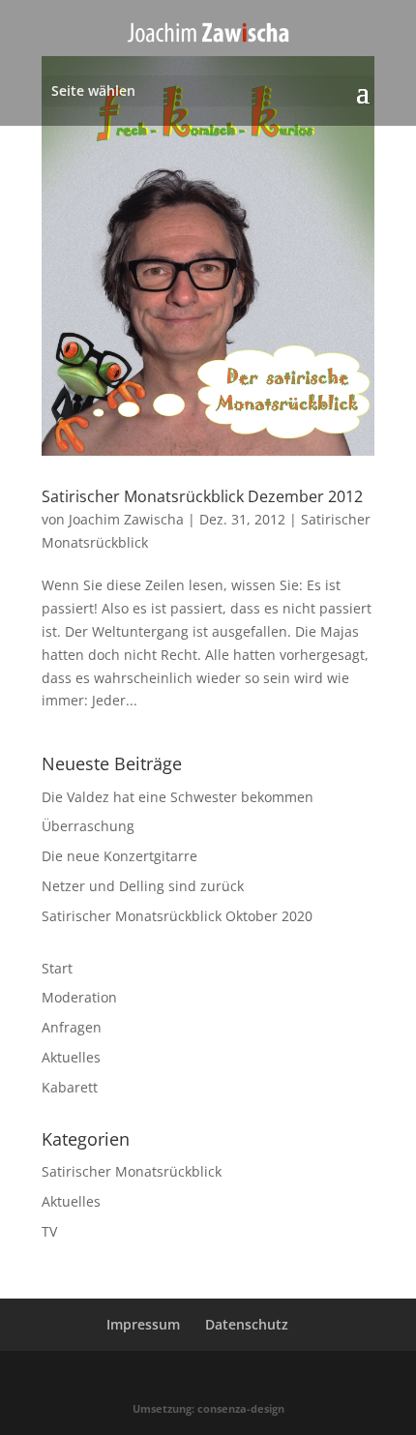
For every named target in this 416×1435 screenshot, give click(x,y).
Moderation (79, 997)
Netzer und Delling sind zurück (143, 886)
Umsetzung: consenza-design (208, 1408)
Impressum (143, 1324)
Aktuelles (71, 1057)
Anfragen (72, 1027)
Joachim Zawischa (126, 519)
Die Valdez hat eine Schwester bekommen (177, 797)
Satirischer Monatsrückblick (132, 1171)
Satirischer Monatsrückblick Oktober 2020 (177, 916)
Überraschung (88, 826)
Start (57, 968)
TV (49, 1231)
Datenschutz (246, 1324)
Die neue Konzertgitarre (119, 856)
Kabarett (70, 1087)
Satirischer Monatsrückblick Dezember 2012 (202, 496)
